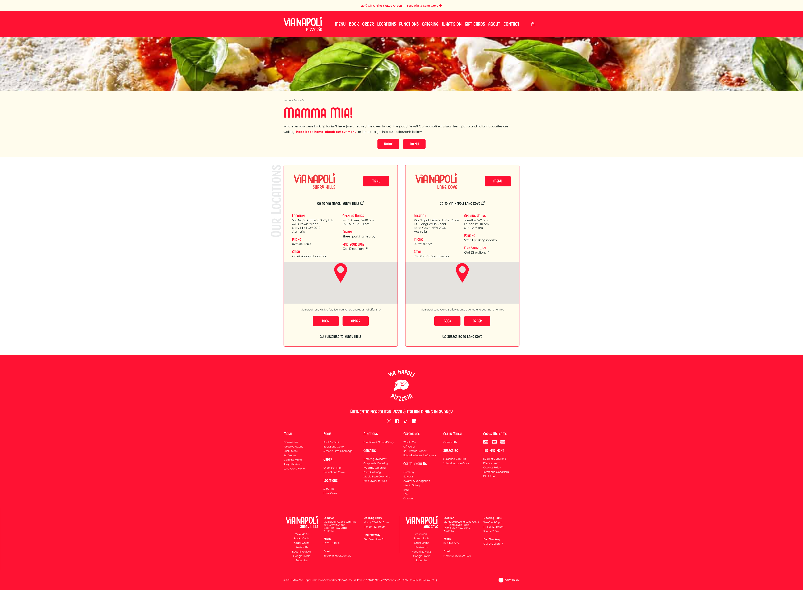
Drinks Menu (291, 451)
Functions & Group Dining (378, 442)
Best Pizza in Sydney (414, 451)
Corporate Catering (375, 463)
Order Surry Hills (332, 467)
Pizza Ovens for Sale (375, 480)
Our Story (408, 472)
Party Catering (372, 472)
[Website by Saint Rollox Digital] (492, 580)
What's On (409, 442)
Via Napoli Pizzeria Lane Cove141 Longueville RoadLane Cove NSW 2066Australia (436, 225)
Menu (340, 24)
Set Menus (290, 455)
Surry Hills (329, 488)
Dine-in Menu (291, 442)
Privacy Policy (491, 463)
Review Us (302, 547)
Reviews (408, 476)
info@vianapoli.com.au (309, 256)
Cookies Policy (492, 467)
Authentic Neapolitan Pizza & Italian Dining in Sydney (401, 411)
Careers (408, 498)
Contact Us (450, 442)
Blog (406, 489)
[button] (389, 422)
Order (368, 24)
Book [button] (326, 321)
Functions (409, 24)
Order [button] (355, 321)
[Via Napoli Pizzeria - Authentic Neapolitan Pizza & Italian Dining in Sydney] (401, 385)
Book (354, 24)
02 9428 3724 (423, 244)
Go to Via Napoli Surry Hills (338, 203)
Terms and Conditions (496, 471)
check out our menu (340, 132)
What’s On (452, 24)
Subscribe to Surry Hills (343, 336)
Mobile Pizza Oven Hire (376, 476)
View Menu (301, 534)
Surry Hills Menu (292, 464)
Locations (386, 24)
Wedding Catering (374, 467)
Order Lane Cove (334, 472)
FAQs (406, 494)
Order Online (301, 542)
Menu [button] (414, 144)
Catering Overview (374, 458)
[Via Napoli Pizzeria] (303, 24)
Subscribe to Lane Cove (464, 336)
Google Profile (301, 556)
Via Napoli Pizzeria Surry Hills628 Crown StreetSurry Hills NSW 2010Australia (313, 225)
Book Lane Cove (334, 446)
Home (287, 100)
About (494, 24)
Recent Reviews (301, 551)
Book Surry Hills (332, 442)
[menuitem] (340, 24)
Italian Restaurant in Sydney (419, 455)
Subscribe (302, 560)
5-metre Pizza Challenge (338, 451)
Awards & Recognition (416, 480)
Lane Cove (330, 493)
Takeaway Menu (293, 446)
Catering (430, 24)
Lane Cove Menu (294, 468)
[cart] (533, 24)
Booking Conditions (494, 458)
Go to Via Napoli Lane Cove (460, 203)
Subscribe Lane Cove (456, 463)
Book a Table (301, 538)
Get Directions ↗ (355, 248)
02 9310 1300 (301, 244)
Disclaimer (489, 476)
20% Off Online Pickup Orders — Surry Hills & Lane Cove (400, 5)
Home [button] (388, 144)
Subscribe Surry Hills (454, 458)
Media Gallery (411, 485)
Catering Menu (293, 459)
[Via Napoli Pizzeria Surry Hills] (311, 181)
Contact (511, 24)
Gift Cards (475, 24)
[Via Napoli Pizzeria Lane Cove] (432, 181)
